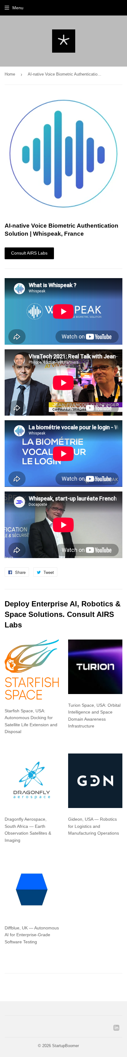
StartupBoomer (65, 1045)
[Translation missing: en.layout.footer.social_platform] (116, 1029)
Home (10, 74)
